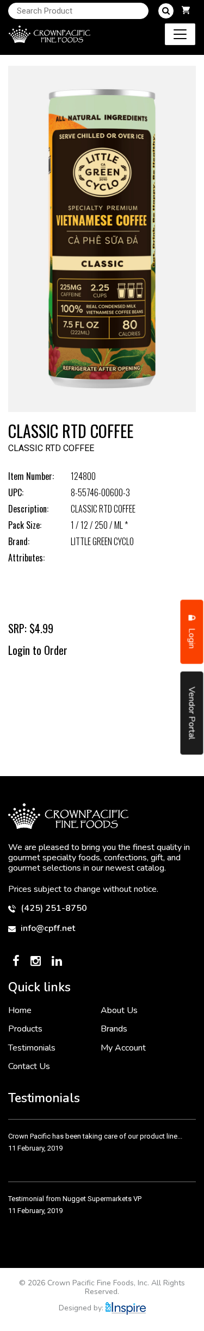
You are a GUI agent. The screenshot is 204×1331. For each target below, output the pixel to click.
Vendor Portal (192, 712)
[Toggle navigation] (180, 34)
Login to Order (37, 650)
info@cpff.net (46, 928)
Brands (114, 1029)
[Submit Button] (166, 11)
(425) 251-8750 (52, 908)
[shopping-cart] (186, 11)
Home (20, 1010)
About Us (119, 1010)
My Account (123, 1048)
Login (192, 637)
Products (25, 1029)
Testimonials (31, 1048)
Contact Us (29, 1066)
